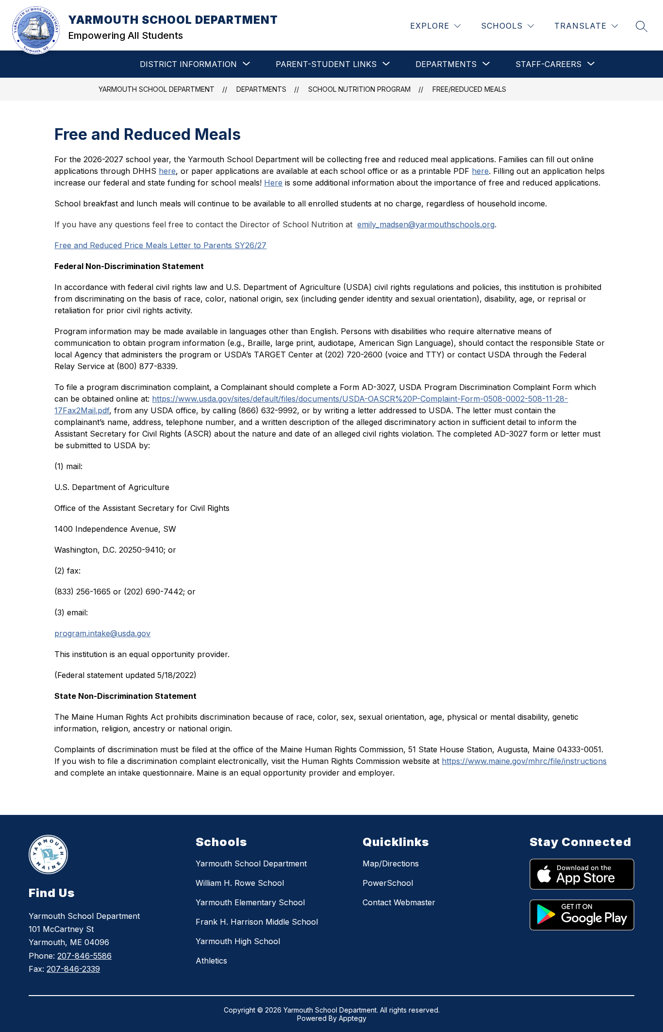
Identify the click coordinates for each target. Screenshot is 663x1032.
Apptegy (352, 1018)
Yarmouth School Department (251, 863)
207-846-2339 (73, 969)
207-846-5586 (84, 956)
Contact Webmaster (399, 902)
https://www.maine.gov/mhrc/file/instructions (524, 761)
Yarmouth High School (238, 941)
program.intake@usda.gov (102, 633)
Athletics (211, 960)
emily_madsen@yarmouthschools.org (426, 224)
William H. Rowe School (240, 883)
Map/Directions (391, 863)
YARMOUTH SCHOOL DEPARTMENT (157, 89)
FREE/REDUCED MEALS (469, 89)
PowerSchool (388, 883)
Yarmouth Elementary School (250, 902)
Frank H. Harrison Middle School (257, 922)
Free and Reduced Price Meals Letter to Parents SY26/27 (160, 245)
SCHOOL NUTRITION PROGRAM (359, 89)
